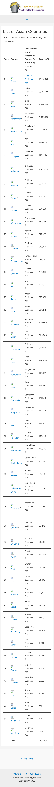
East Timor (15, 632)
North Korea (16, 450)
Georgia (14, 528)
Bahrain (14, 708)
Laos (13, 362)
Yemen (14, 236)
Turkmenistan (17, 261)
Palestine (15, 682)
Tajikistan (15, 438)
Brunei (13, 695)
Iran (12, 144)
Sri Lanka (15, 544)
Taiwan (14, 581)
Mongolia (15, 157)
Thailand (14, 248)
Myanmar (15, 211)
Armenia (14, 594)
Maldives (15, 733)
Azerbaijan (15, 508)
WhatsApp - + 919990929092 (27, 774)
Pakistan (14, 185)
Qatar (13, 645)
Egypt (13, 556)
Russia (14, 81)
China (13, 93)
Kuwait (14, 619)
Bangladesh (16, 412)
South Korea (16, 463)
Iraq (12, 286)
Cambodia (15, 400)
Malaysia (15, 324)
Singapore (15, 720)
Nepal (13, 425)
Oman (13, 337)
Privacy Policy (27, 758)
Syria (13, 387)
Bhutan (14, 569)
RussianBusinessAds (29, 79)
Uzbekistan (16, 274)
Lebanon (15, 657)
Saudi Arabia (16, 131)
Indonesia (15, 171)
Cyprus (14, 670)
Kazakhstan (16, 119)
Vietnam (14, 312)
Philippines (15, 349)
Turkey (14, 198)
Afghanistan (16, 223)
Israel (13, 607)
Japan (13, 299)
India (13, 106)
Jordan (14, 476)
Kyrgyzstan (16, 375)
